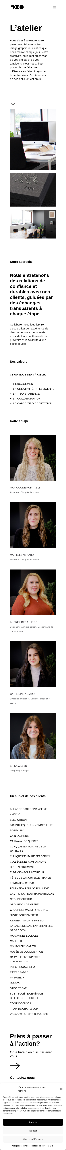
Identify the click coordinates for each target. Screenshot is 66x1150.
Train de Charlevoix (24, 1009)
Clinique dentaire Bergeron (30, 856)
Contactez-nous (22, 1078)
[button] (61, 1089)
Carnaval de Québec (24, 841)
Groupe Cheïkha (21, 899)
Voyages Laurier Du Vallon (29, 1014)
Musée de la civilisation (26, 951)
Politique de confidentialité (42, 1146)
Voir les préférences (33, 1139)
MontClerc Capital (23, 946)
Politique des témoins (20, 1146)
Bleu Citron (18, 820)
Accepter (33, 1122)
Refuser (33, 1130)
